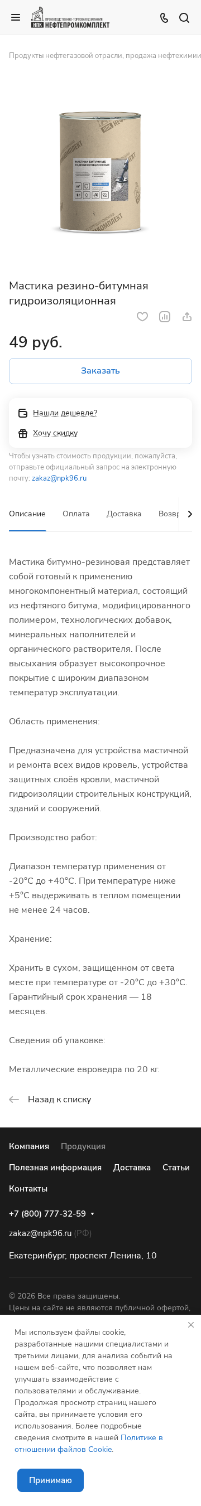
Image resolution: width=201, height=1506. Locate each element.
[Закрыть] (191, 1325)
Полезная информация (55, 1167)
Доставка (124, 514)
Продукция (83, 1146)
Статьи (176, 1167)
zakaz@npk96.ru (59, 478)
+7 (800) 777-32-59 (47, 1214)
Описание (27, 514)
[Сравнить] (164, 316)
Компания (29, 1146)
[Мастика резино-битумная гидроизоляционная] (100, 173)
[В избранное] (142, 316)
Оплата (76, 514)
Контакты (28, 1188)
